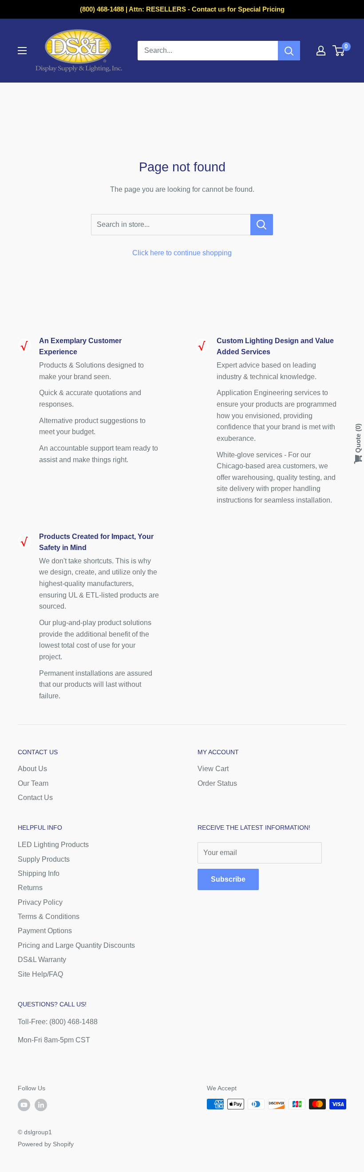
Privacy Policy (40, 902)
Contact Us (35, 797)
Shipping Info (38, 873)
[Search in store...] (261, 224)
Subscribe (228, 879)
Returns (30, 887)
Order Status (217, 783)
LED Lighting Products (53, 844)
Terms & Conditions (48, 916)
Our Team (33, 783)
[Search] (289, 50)
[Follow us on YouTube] (24, 1105)
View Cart (213, 768)
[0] (338, 50)
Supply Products (44, 859)
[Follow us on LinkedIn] (41, 1105)
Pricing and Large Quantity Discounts (76, 945)
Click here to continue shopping (182, 253)
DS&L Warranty (42, 959)
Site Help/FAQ (40, 974)
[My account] (321, 50)
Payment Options (45, 930)
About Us (32, 768)
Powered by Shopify (46, 1144)
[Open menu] (22, 50)
